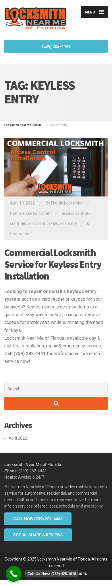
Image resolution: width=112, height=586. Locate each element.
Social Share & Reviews (38, 535)
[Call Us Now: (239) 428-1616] (14, 574)
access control (75, 213)
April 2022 (18, 438)
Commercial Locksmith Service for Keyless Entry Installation (52, 264)
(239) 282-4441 (56, 46)
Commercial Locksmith (31, 213)
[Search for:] (56, 389)
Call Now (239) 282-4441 (38, 519)
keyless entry (65, 223)
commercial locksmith (30, 223)
